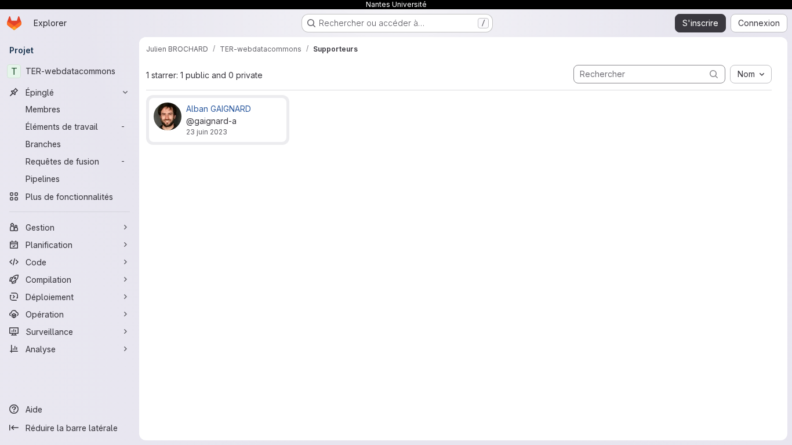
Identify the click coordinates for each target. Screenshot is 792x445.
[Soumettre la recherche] (714, 73)
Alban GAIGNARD (218, 109)
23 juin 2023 (206, 131)
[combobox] (751, 74)
